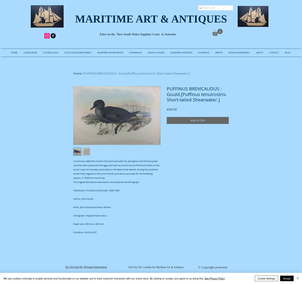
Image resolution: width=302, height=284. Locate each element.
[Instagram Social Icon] (47, 35)
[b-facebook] (53, 35)
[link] (217, 32)
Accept (287, 278)
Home (77, 73)
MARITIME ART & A (127, 19)
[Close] (298, 278)
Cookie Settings (266, 278)
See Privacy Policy (214, 278)
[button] (30, 53)
